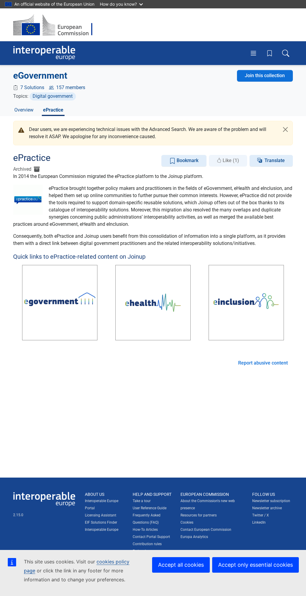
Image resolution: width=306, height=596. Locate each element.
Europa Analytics (194, 537)
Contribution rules (147, 544)
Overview (23, 110)
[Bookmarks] (269, 53)
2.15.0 (18, 515)
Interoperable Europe (101, 530)
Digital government (53, 96)
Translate (274, 160)
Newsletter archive (267, 508)
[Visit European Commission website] (55, 24)
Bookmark (186, 160)
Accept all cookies (181, 565)
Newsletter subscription (271, 501)
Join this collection (265, 75)
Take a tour (142, 501)
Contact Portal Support (151, 537)
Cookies (186, 522)
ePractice (53, 110)
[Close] (285, 129)
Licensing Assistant (100, 515)
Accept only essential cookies (255, 565)
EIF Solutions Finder (101, 522)
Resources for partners (198, 515)
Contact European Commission (205, 530)
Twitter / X (260, 515)
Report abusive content (263, 363)
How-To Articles (145, 530)
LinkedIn (259, 522)
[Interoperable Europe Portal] (44, 53)
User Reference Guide (149, 508)
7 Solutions (32, 87)
